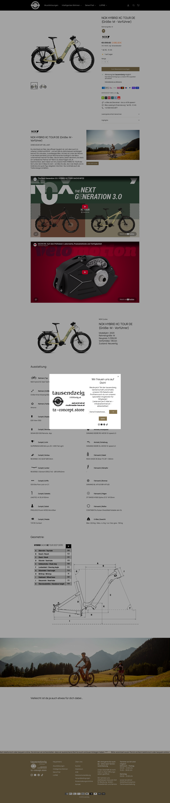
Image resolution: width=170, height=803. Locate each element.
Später (103, 419)
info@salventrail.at (102, 403)
